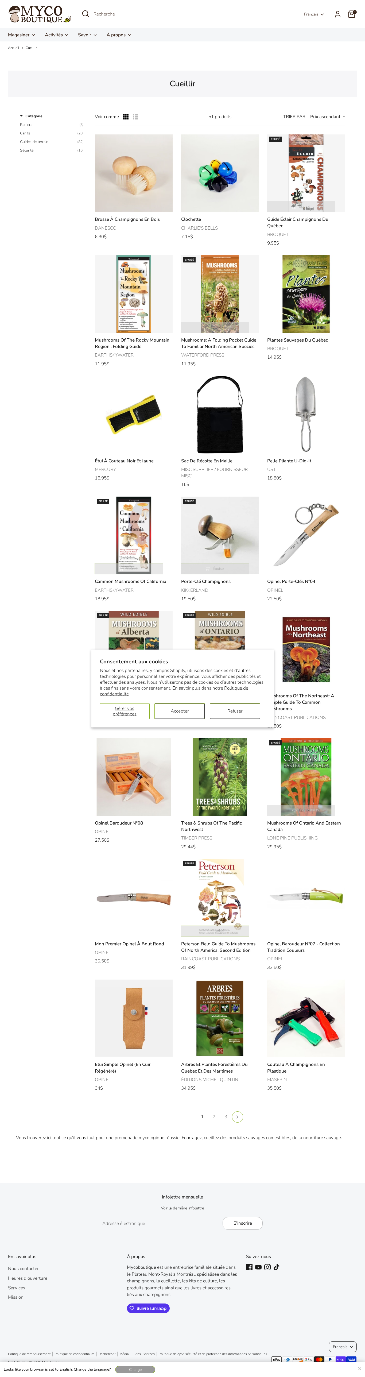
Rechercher (107, 1354)
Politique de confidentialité (75, 1354)
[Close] (359, 1368)
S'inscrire (243, 1223)
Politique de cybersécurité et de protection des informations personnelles (213, 1354)
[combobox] (133, 14)
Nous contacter (23, 1269)
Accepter (180, 711)
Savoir (85, 35)
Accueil (13, 47)
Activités (54, 35)
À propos (117, 35)
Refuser (235, 711)
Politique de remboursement (29, 1354)
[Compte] (337, 14)
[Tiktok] (276, 1267)
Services (16, 1288)
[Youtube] (258, 1267)
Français (311, 14)
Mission (16, 1297)
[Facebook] (249, 1267)
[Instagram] (267, 1267)
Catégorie (33, 116)
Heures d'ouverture (27, 1278)
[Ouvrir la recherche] (85, 13)
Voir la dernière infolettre (182, 1208)
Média (124, 1354)
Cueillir (31, 47)
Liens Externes (144, 1354)
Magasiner (19, 35)
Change (135, 1369)
